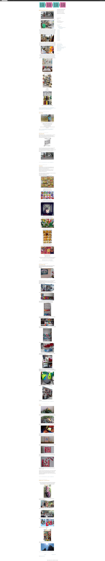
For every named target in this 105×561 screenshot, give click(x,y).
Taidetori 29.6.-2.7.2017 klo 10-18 (44, 480)
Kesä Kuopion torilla (42, 264)
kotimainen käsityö (47, 108)
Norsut (40, 405)
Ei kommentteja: (52, 107)
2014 (58, 35)
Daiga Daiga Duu (41, 133)
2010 (58, 39)
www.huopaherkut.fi (48, 280)
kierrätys (43, 108)
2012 (58, 37)
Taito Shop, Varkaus (59, 49)
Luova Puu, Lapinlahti (59, 44)
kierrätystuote (50, 129)
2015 (58, 34)
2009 (58, 40)
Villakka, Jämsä (58, 50)
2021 (58, 25)
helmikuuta (60, 26)
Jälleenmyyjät (41, 112)
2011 (58, 38)
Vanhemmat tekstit (54, 554)
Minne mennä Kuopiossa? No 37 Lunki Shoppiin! (46, 10)
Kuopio (51, 108)
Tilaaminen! (41, 165)
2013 (58, 36)
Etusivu (45, 554)
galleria (40, 108)
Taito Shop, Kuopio (59, 48)
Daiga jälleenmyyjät (45, 129)
